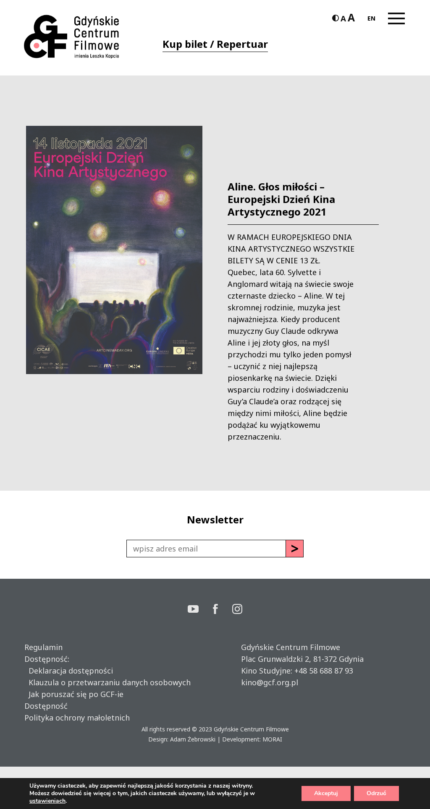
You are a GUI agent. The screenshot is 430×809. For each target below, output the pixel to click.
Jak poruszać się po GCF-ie (73, 694)
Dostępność (46, 706)
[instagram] (237, 610)
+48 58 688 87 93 (323, 671)
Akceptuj (326, 793)
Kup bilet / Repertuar (215, 44)
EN (371, 18)
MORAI (272, 739)
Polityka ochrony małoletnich (77, 718)
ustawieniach (47, 801)
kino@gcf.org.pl (269, 682)
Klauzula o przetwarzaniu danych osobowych (107, 682)
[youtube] (200, 610)
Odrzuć (376, 793)
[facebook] (222, 610)
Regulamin (43, 647)
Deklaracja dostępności (68, 671)
